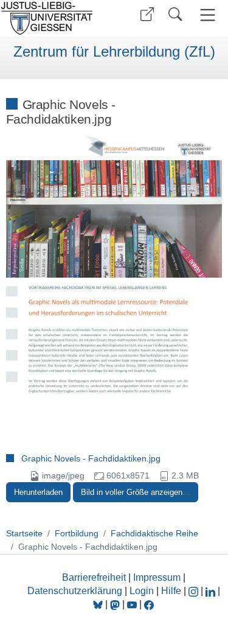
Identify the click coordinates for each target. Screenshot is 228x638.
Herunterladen (38, 492)
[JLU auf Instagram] (194, 591)
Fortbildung (76, 533)
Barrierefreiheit (94, 577)
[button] (147, 14)
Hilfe (171, 591)
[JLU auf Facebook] (149, 604)
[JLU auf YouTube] (132, 604)
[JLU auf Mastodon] (116, 604)
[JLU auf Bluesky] (99, 604)
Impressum (157, 577)
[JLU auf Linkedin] (212, 591)
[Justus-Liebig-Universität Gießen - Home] (55, 18)
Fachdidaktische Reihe (154, 533)
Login (143, 591)
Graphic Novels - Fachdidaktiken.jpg (91, 458)
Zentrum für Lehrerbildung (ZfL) (114, 51)
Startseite (24, 533)
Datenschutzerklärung (74, 591)
